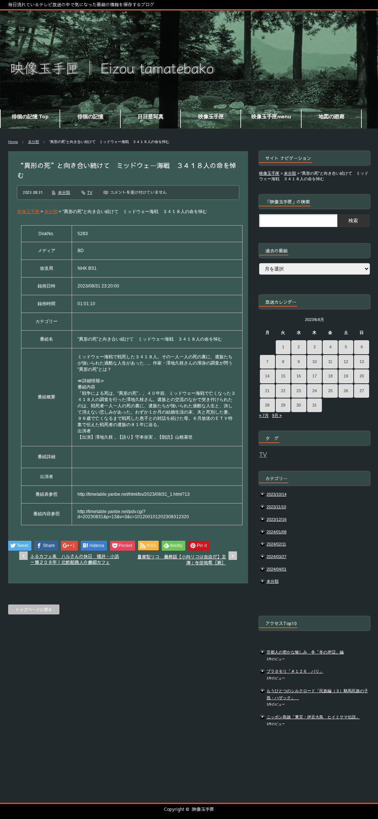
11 (330, 361)
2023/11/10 (276, 507)
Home (13, 142)
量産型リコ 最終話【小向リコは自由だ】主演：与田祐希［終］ (181, 560)
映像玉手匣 (203, 809)
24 (314, 390)
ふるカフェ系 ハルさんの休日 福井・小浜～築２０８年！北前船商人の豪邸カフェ (74, 559)
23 (298, 390)
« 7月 (264, 415)
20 (362, 376)
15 (283, 376)
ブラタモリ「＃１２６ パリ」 (295, 671)
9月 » (277, 415)
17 (314, 376)
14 (267, 376)
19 (346, 376)
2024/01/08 (276, 532)
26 (346, 390)
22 (283, 390)
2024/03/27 (276, 556)
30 (298, 405)
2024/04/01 (276, 569)
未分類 (33, 142)
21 (267, 390)
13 (362, 361)
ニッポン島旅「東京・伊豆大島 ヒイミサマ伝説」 (313, 717)
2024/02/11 (276, 544)
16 (298, 376)
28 (267, 405)
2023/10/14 (276, 494)
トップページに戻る (34, 609)
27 (362, 390)
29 (283, 405)
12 (346, 361)
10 (314, 361)
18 (330, 376)
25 (330, 390)
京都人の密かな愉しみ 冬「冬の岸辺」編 (305, 652)
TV (89, 192)
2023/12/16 (276, 519)
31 (314, 405)
